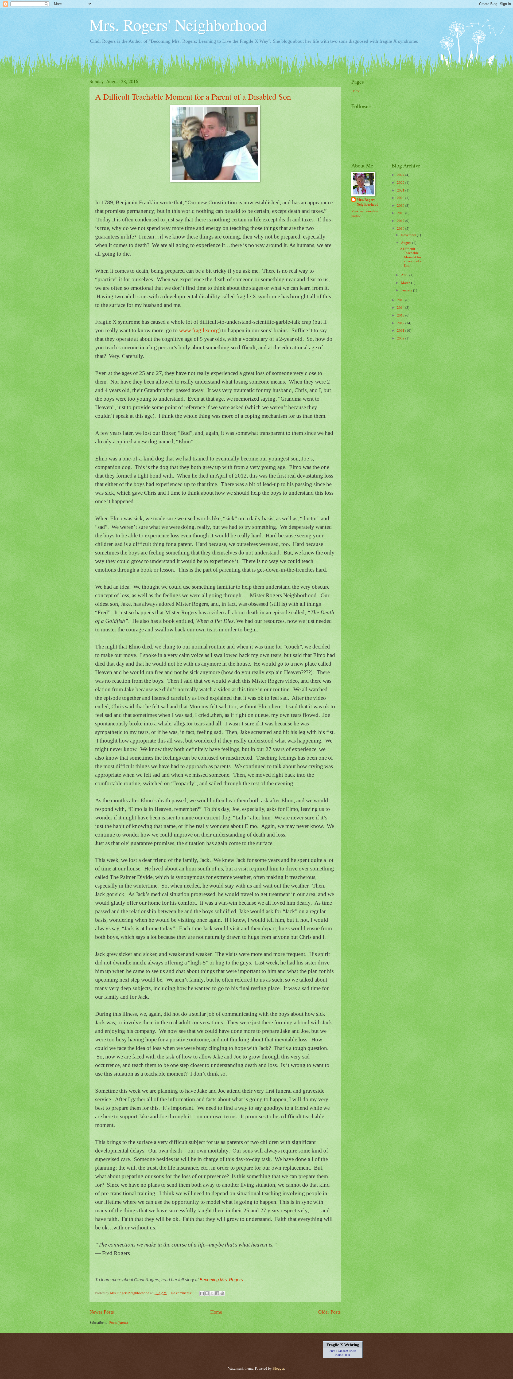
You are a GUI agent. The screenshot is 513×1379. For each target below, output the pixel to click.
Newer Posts (102, 1312)
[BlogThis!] (207, 1293)
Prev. (332, 1350)
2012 (401, 323)
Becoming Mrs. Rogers (221, 1280)
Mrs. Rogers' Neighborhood (178, 24)
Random (343, 1350)
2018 (401, 213)
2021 (401, 190)
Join (347, 1354)
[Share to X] (212, 1293)
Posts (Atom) (118, 1323)
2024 (401, 175)
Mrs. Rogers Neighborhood (367, 202)
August (406, 243)
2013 (401, 315)
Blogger (278, 1368)
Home (216, 1312)
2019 (401, 206)
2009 (401, 338)
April (405, 275)
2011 (401, 331)
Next (353, 1350)
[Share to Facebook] (217, 1293)
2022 (401, 183)
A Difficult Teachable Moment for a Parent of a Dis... (411, 257)
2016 (401, 229)
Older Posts (329, 1312)
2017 (401, 221)
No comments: (182, 1293)
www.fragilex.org (199, 330)
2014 (401, 308)
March (406, 283)
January (407, 290)
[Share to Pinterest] (222, 1293)
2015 (401, 300)
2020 (401, 198)
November (409, 235)
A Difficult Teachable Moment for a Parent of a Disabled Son (193, 96)
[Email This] (202, 1293)
